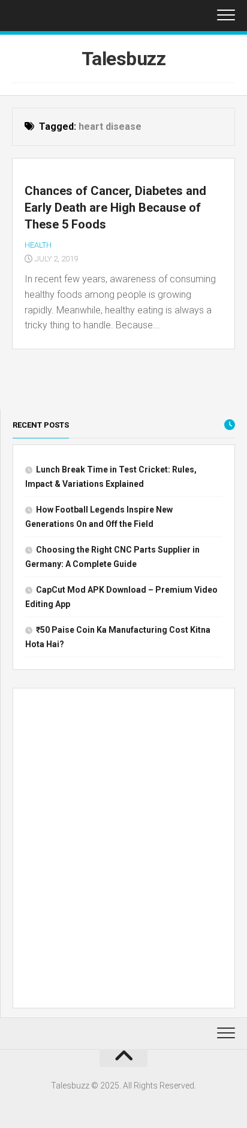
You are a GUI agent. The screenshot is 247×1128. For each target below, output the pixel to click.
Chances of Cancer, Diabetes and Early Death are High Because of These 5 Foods (115, 207)
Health (38, 244)
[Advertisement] (123, 850)
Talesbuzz (124, 58)
